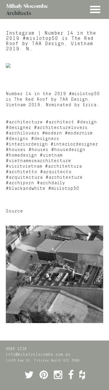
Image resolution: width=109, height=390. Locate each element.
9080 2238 (16, 349)
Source (14, 211)
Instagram (20, 33)
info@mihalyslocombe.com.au (38, 354)
